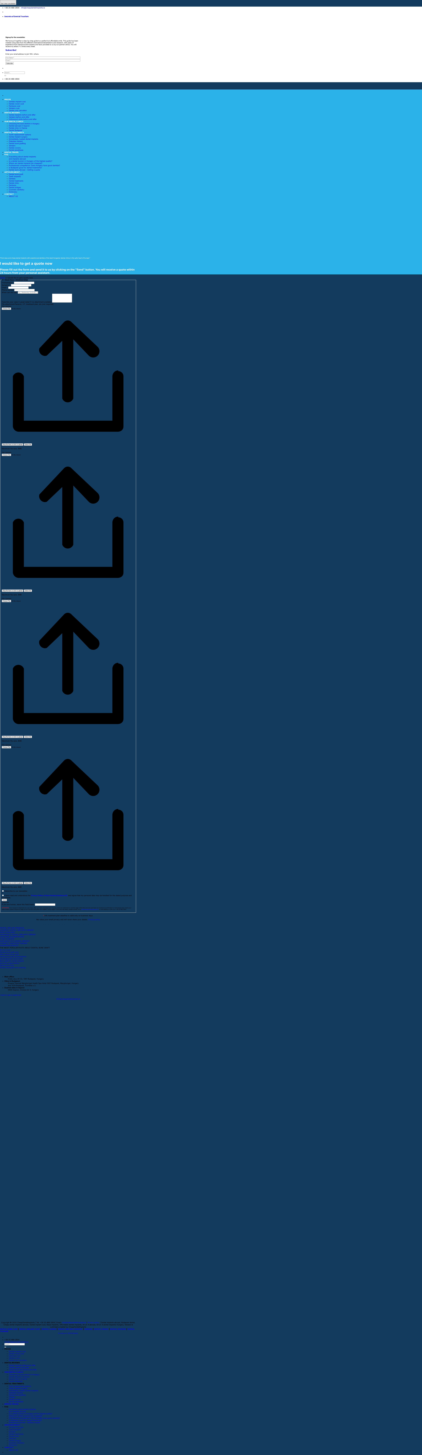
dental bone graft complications (13, 956)
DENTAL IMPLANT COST (29, 1329)
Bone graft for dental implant (12, 961)
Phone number (8, 290)
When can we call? (10, 292)
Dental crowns (15, 1399)
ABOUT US (13, 1450)
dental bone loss (7, 965)
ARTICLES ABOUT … (13, 1425)
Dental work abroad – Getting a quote (24, 1422)
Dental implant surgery (18, 1388)
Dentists (12, 1432)
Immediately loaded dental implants (23, 1390)
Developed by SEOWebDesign (68, 1333)
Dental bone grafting (17, 1395)
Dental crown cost (16, 1354)
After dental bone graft (9, 954)
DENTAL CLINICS (49, 1329)
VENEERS (88, 1329)
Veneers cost (14, 1358)
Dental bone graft (16, 1427)
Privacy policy (94, 919)
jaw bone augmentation (9, 963)
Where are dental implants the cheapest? (25, 1416)
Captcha (5, 902)
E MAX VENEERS (7, 939)
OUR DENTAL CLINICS (13, 1372)
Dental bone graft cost (9, 952)
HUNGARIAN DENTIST (9, 945)
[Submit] (5, 75)
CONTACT (9, 1447)
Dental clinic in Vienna (18, 1379)
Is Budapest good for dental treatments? (25, 1420)
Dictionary (13, 1445)
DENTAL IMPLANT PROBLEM (12, 928)
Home (2, 278)
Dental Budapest (15, 1381)
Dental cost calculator (18, 1360)
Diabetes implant (16, 1393)
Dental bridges (15, 1440)
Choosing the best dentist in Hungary (24, 1374)
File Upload (6, 306)
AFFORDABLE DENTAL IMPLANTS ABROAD (18, 934)
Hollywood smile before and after (23, 1369)
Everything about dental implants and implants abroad (22, 1410)
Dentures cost (14, 1356)
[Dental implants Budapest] (5, 12)
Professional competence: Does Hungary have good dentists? (34, 1418)
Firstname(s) (7, 283)
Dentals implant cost (17, 1351)
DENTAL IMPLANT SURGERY (70, 1329)
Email (5, 287)
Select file (28, 444)
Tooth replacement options (20, 1386)
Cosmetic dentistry (16, 1443)
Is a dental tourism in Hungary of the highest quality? (30, 1414)
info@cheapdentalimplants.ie (33, 8)
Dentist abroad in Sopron (19, 1377)
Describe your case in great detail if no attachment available (27, 302)
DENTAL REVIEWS (118, 1329)
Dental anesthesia (16, 1401)
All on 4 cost (5, 950)
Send (4, 900)
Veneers (12, 1397)
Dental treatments (16, 1434)
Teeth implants (15, 1429)
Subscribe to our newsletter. (16, 891)
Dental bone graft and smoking (13, 967)
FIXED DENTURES (7, 932)
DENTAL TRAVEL (101, 1329)
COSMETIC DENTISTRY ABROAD (13, 943)
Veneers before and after (19, 1367)
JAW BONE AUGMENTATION (12, 937)
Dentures (12, 1438)
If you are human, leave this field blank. (18, 904)
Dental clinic (14, 1436)
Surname (6, 285)
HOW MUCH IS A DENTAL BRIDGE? (15, 941)
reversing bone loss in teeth (11, 959)
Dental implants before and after (22, 1365)
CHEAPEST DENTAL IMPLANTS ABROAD (17, 930)
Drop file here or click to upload (12, 444)
